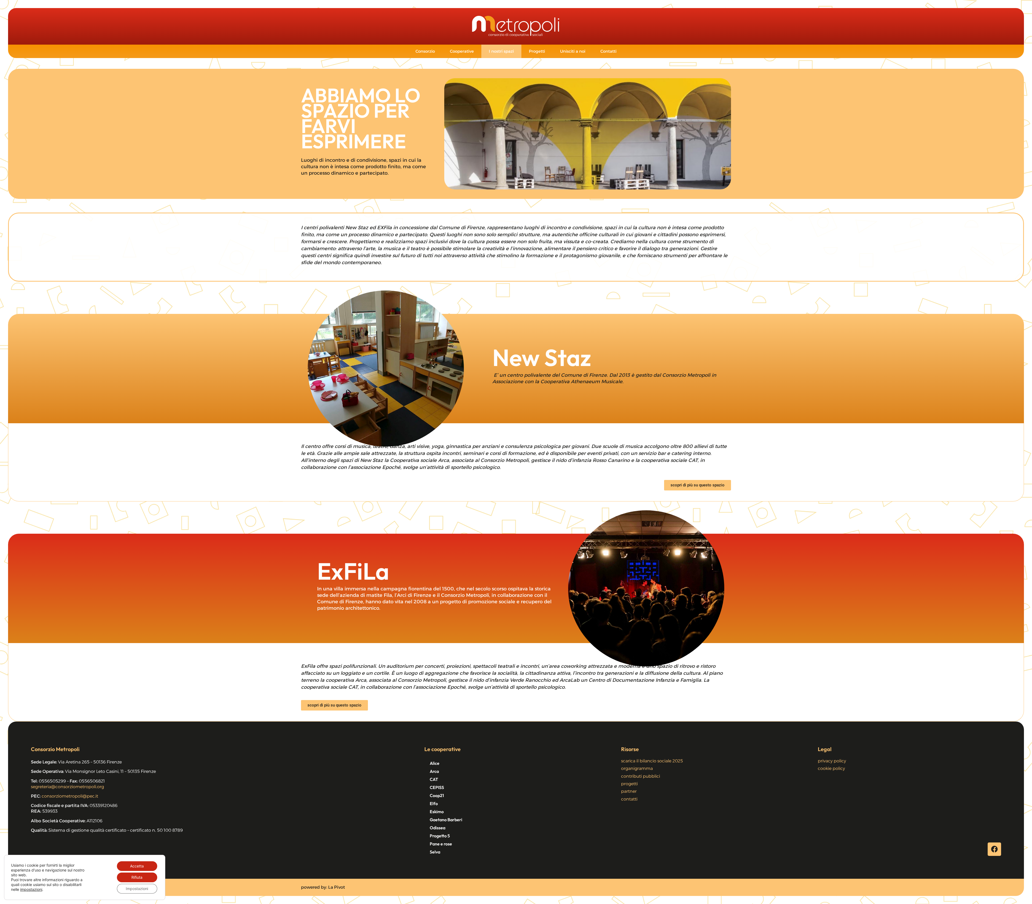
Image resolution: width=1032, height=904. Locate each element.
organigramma (637, 768)
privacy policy (832, 760)
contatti (629, 799)
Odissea (437, 827)
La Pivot (336, 887)
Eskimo (437, 811)
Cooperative (462, 51)
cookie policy (831, 768)
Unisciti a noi (572, 51)
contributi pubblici (640, 776)
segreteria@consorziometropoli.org (67, 786)
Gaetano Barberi (446, 819)
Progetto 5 (440, 835)
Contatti (608, 51)
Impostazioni (137, 888)
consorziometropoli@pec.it (70, 796)
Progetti (537, 51)
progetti (629, 783)
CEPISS (437, 787)
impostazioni (31, 889)
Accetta (137, 866)
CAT (434, 779)
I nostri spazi (501, 51)
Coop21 (437, 795)
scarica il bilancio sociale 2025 (652, 760)
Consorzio (425, 51)
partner (629, 791)
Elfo (434, 803)
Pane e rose (441, 843)
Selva (435, 852)
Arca (434, 771)
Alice (434, 763)
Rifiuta (136, 877)
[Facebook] (994, 849)
